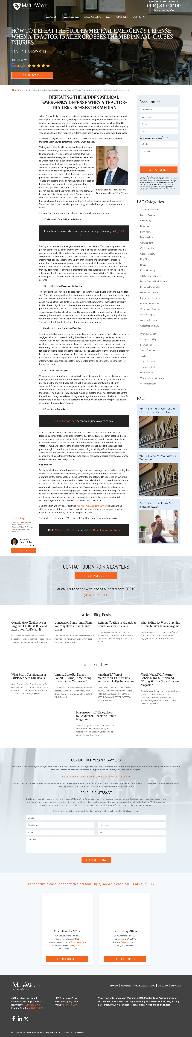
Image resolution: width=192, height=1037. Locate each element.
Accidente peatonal (149, 209)
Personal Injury (147, 314)
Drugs (143, 264)
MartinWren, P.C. (35, 1032)
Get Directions (66, 959)
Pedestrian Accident (150, 309)
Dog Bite (144, 259)
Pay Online (176, 986)
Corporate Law (147, 253)
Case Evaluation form (106, 530)
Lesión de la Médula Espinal (153, 281)
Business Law (146, 237)
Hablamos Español (164, 10)
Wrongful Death (148, 383)
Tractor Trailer (147, 361)
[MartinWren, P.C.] (29, 6)
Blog (152, 986)
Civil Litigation (147, 248)
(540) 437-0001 (128, 942)
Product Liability (148, 339)
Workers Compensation (152, 378)
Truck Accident (147, 367)
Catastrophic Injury (149, 325)
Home (12, 90)
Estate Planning (148, 270)
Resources (122, 17)
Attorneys (126, 986)
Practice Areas (70, 17)
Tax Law (144, 356)
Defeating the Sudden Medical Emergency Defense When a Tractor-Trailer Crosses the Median (23, 527)
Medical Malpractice (150, 292)
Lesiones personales (150, 286)
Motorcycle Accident (150, 298)
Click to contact (65, 421)
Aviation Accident (149, 320)
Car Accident (146, 242)
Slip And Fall (146, 344)
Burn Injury (145, 231)
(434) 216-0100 (78, 942)
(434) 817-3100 (164, 5)
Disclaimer (79, 1032)
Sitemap (68, 1032)
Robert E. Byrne (27, 542)
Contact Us (139, 17)
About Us (51, 17)
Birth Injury (145, 220)
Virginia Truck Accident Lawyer (92, 505)
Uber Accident (147, 372)
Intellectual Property (150, 275)
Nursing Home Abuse (150, 303)
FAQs (109, 17)
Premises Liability (148, 333)
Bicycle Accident (148, 215)
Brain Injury (146, 226)
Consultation (31, 75)
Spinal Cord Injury (149, 350)
